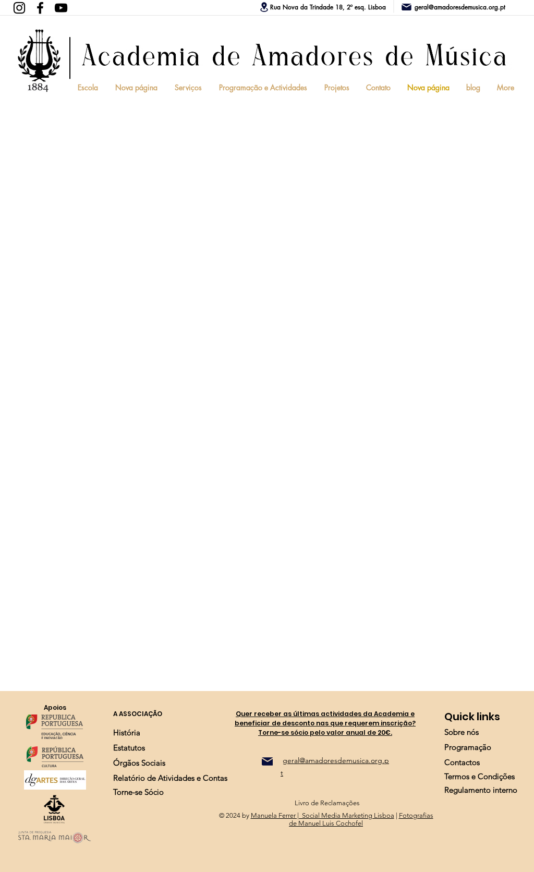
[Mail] (267, 761)
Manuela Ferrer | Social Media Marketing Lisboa (322, 815)
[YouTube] (61, 8)
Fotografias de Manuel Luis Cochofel (361, 819)
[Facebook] (40, 8)
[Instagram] (19, 8)
